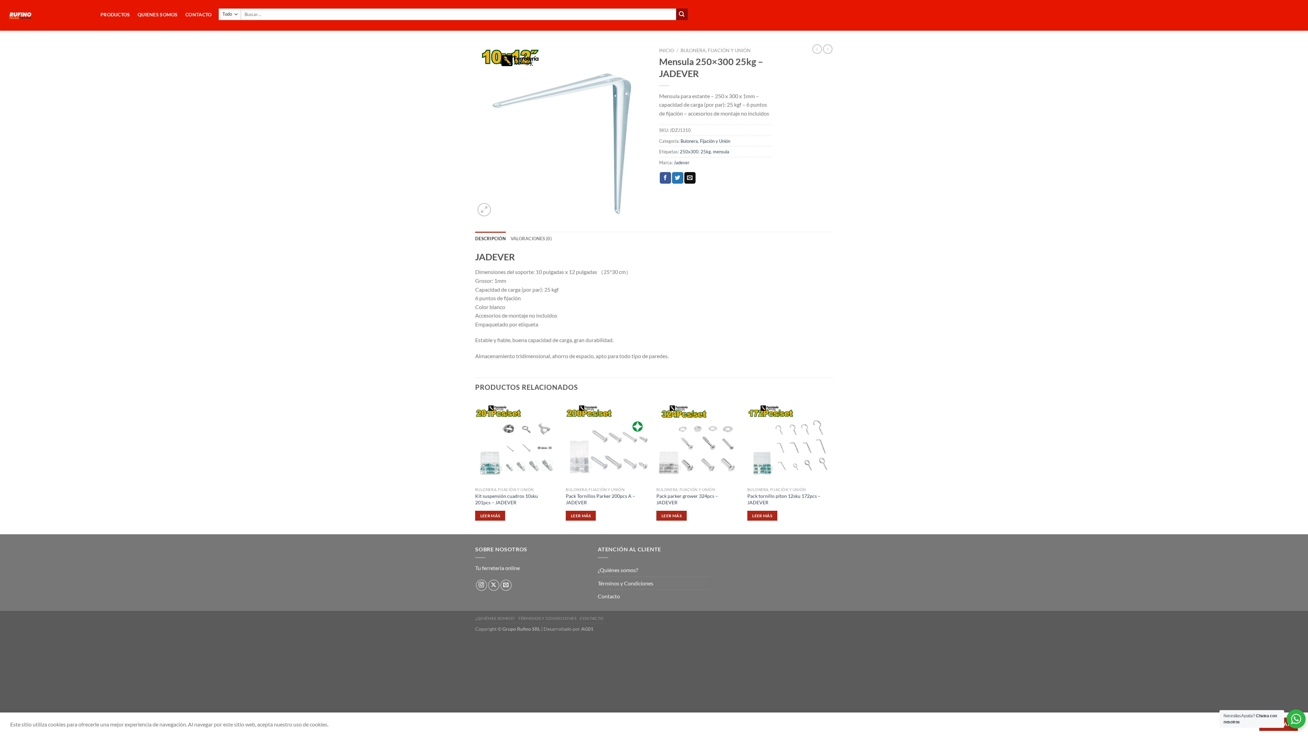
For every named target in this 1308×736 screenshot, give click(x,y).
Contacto (609, 596)
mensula (721, 151)
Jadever (681, 162)
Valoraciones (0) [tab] (531, 238)
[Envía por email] (690, 178)
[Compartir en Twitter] (677, 178)
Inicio (666, 50)
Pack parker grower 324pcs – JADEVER (687, 499)
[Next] (831, 466)
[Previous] (475, 466)
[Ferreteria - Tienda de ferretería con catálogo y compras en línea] (47, 15)
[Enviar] (682, 14)
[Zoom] (484, 209)
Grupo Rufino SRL (521, 629)
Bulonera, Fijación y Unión (716, 50)
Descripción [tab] (490, 238)
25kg (706, 151)
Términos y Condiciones (625, 583)
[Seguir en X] (493, 585)
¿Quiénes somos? (618, 570)
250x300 (689, 151)
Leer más (490, 515)
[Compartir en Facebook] (665, 178)
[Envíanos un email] (506, 585)
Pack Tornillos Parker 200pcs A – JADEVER (600, 499)
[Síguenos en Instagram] (481, 585)
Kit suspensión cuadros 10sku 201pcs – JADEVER (506, 499)
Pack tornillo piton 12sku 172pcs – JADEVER (784, 499)
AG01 (587, 629)
